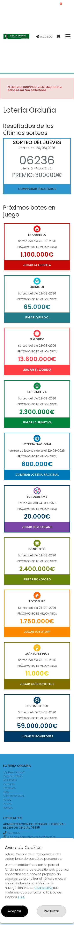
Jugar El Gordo (37, 370)
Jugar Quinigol (37, 317)
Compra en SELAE (13, 796)
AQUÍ (21, 897)
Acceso (46, 37)
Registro (8, 807)
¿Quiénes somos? (13, 772)
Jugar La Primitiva (37, 422)
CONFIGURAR (43, 888)
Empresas (9, 788)
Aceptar (14, 911)
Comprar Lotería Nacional (37, 475)
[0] (60, 36)
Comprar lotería (12, 776)
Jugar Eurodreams (37, 527)
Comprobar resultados (37, 189)
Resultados (10, 780)
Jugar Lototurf (37, 632)
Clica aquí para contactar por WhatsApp (31, 837)
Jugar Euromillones (37, 736)
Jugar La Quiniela (37, 265)
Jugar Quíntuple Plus (37, 684)
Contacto (9, 784)
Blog (6, 792)
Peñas (7, 799)
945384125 (13, 833)
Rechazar (51, 911)
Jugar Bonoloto (37, 579)
